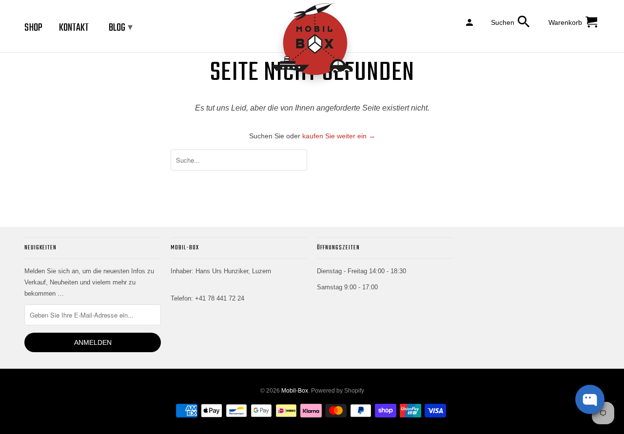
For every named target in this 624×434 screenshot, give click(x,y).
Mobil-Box (294, 390)
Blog (121, 27)
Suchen (502, 22)
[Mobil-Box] (312, 45)
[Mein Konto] (470, 22)
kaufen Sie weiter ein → (338, 136)
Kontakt (74, 28)
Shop (33, 28)
